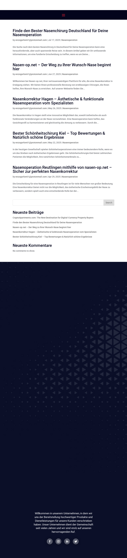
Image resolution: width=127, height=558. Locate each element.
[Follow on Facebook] (50, 541)
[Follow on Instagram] (58, 541)
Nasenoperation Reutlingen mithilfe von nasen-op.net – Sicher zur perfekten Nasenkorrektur (62, 169)
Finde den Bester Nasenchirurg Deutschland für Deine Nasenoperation (60, 32)
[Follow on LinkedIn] (67, 541)
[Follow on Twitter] (76, 541)
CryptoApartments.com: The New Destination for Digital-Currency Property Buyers (53, 217)
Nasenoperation (69, 40)
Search (109, 202)
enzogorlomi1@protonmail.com (31, 40)
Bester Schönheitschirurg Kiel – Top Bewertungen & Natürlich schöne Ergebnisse (59, 135)
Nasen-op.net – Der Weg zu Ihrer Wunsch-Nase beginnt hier (62, 67)
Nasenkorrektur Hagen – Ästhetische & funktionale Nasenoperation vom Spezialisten (58, 101)
